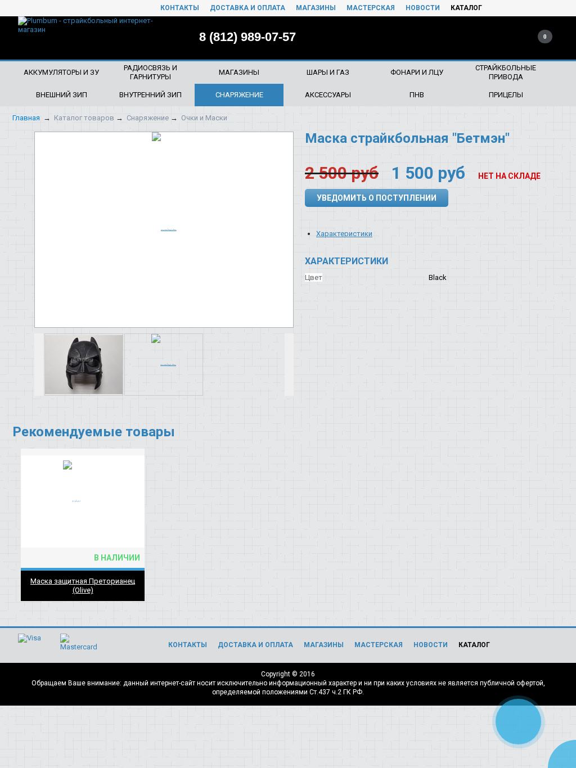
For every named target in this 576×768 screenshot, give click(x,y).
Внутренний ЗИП (150, 95)
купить (130, 457)
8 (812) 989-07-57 (247, 37)
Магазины (316, 8)
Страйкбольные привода (505, 72)
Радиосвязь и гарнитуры (150, 72)
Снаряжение (239, 95)
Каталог (466, 8)
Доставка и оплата (247, 8)
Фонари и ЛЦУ (416, 72)
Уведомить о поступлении (376, 197)
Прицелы (506, 95)
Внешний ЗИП (61, 95)
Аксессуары (328, 95)
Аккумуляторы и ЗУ (61, 72)
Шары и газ (328, 72)
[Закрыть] (564, 697)
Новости (423, 8)
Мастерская (370, 8)
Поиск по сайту (472, 36)
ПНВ (417, 95)
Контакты (179, 8)
